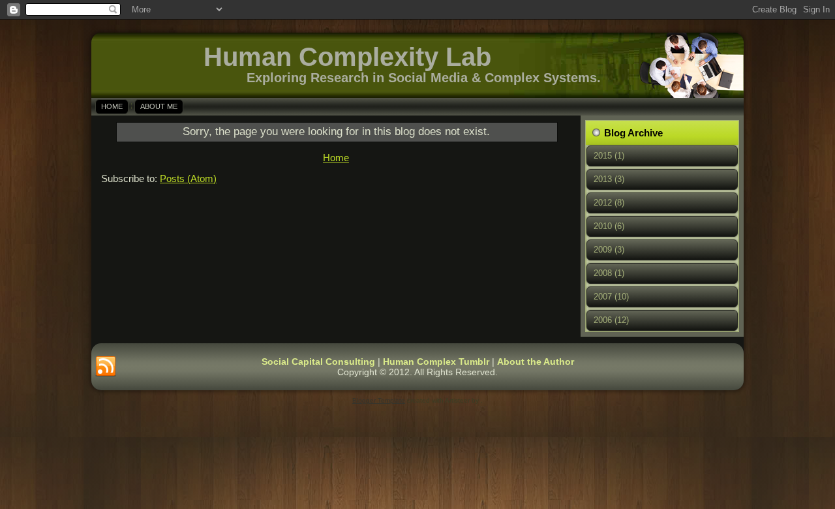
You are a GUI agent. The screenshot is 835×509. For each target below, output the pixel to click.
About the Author (535, 361)
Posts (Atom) (188, 178)
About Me (158, 106)
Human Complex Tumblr (436, 361)
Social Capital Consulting (318, 361)
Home (112, 106)
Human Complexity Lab (347, 56)
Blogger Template (378, 400)
